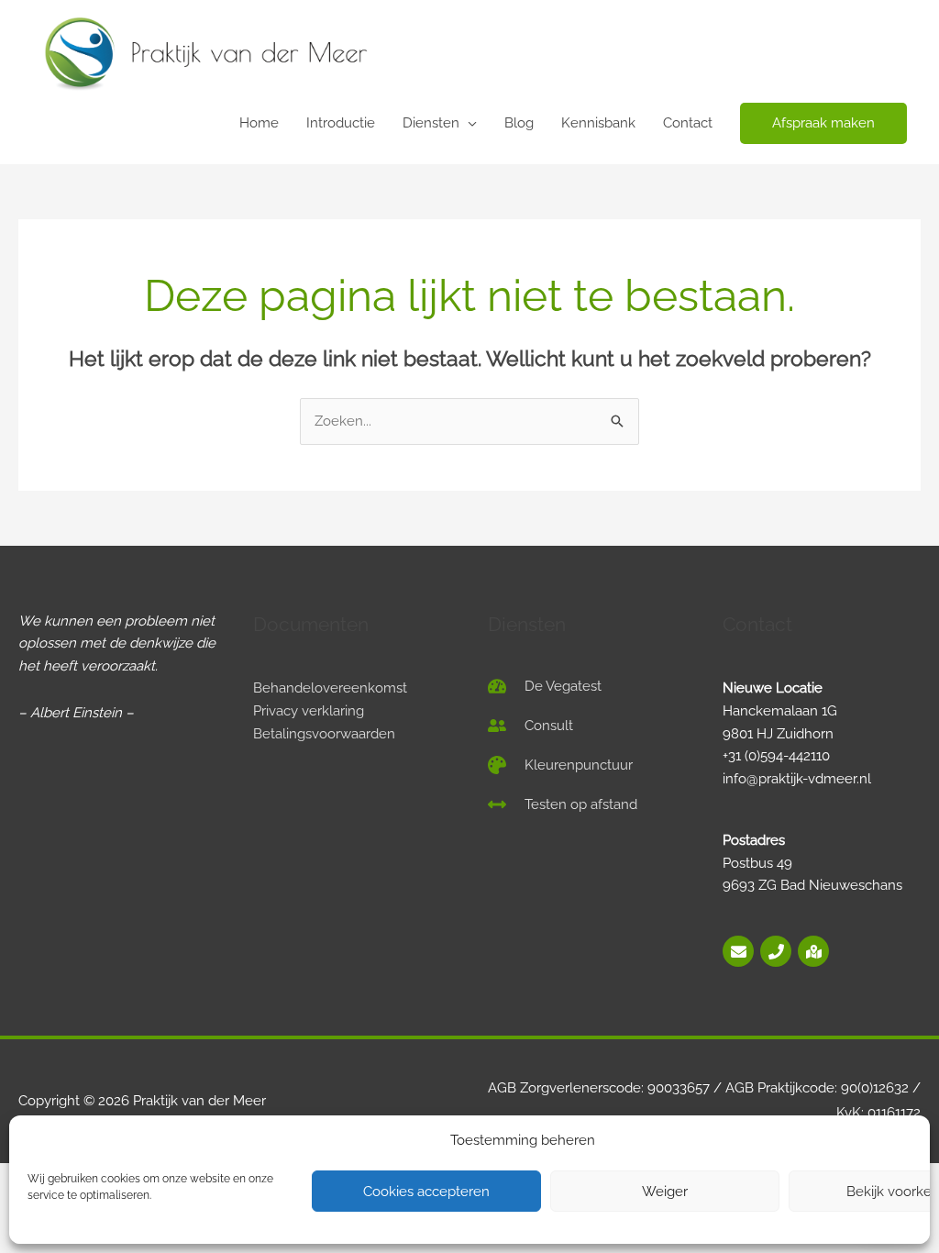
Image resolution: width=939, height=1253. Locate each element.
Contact (688, 123)
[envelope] (740, 951)
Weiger (665, 1191)
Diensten (431, 123)
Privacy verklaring (308, 711)
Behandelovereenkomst (330, 688)
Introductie (340, 123)
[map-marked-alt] (814, 951)
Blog (519, 123)
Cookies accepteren (426, 1191)
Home (259, 123)
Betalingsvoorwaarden (324, 734)
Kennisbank (598, 123)
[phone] (777, 951)
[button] (823, 123)
